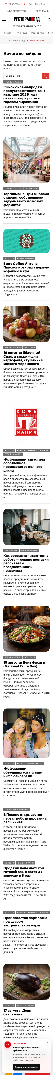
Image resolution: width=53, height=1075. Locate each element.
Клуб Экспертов (16, 11)
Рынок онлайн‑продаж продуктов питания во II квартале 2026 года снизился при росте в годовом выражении (24, 94)
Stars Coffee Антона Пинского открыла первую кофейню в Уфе (26, 267)
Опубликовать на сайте (26, 26)
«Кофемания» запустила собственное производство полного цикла (24, 465)
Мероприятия (37, 32)
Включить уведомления (26, 1067)
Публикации (21, 32)
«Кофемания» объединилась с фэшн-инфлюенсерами (23, 772)
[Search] (49, 19)
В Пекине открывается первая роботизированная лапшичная (25, 818)
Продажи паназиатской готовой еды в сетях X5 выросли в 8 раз (23, 871)
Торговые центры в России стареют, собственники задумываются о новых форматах (26, 199)
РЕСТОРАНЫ (42, 11)
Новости (8, 32)
